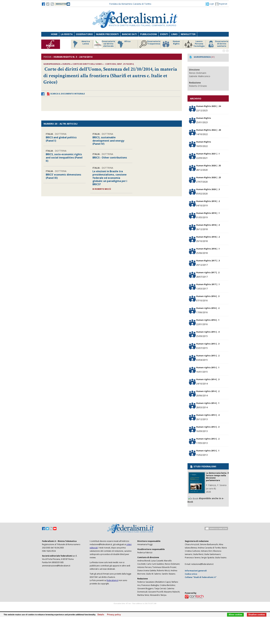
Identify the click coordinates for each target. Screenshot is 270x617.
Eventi (164, 34)
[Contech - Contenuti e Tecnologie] (194, 596)
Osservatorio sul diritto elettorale (108, 43)
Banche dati (129, 34)
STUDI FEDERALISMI (204, 466)
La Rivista (67, 34)
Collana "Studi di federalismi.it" (201, 577)
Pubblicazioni (148, 34)
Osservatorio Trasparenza (153, 42)
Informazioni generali (196, 570)
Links (174, 34)
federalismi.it (112, 580)
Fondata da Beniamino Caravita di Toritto (130, 3)
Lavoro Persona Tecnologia (199, 43)
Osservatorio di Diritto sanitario (221, 43)
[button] (210, 4)
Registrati (222, 4)
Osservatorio (84, 34)
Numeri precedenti (107, 34)
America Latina (86, 42)
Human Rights (176, 42)
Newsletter (188, 34)
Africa (127, 41)
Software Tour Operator (135, 607)
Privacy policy (113, 615)
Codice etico (191, 574)
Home (54, 34)
